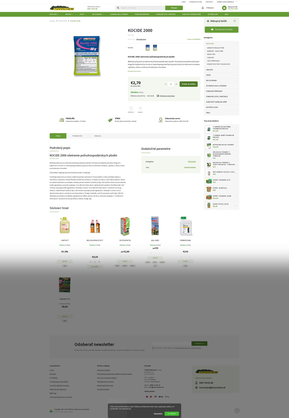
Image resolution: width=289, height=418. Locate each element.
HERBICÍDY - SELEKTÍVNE (215, 51)
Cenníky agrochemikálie (59, 382)
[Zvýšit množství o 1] (99, 262)
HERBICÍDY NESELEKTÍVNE (215, 48)
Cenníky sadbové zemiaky (59, 385)
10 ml (147, 262)
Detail (65, 261)
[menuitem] (56, 14)
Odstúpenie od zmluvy (105, 382)
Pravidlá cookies (103, 389)
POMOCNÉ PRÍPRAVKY (214, 91)
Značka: (193, 39)
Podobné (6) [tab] (77, 136)
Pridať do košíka (188, 84)
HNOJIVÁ (209, 69)
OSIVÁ (208, 75)
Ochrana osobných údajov (107, 378)
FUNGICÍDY (210, 58)
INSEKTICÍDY (211, 54)
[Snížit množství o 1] (91, 262)
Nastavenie (158, 413)
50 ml (117, 266)
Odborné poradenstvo (58, 389)
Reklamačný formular (105, 385)
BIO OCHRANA (211, 80)
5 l (155, 266)
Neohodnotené (141, 39)
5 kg (65, 266)
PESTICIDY (210, 43)
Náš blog (53, 393)
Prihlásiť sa (199, 343)
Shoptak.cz (71, 412)
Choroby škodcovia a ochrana (61, 397)
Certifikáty (54, 378)
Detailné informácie (134, 71)
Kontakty (209, 2)
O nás (184, 2)
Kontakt (53, 374)
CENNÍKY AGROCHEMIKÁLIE (225, 2)
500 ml (132, 266)
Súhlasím (173, 414)
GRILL (208, 112)
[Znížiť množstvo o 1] (166, 84)
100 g (64, 321)
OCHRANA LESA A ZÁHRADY (216, 86)
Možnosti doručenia (167, 96)
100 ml (162, 262)
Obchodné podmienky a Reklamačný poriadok (114, 374)
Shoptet (61, 412)
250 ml (125, 266)
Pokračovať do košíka (223, 29)
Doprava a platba (195, 2)
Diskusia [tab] (97, 136)
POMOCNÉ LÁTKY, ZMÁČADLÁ (217, 96)
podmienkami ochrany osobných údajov (188, 348)
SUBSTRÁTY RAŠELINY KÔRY (216, 102)
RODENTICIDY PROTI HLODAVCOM (218, 64)
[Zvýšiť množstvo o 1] (176, 84)
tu (130, 409)
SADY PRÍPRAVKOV (213, 61)
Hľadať (174, 8)
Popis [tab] (58, 136)
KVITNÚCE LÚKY (212, 107)
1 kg (185, 266)
